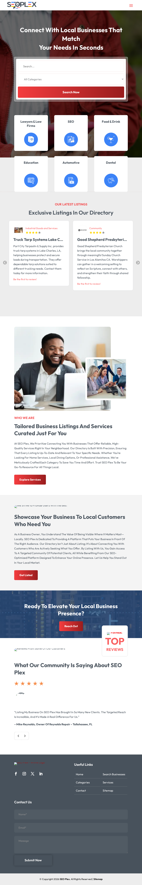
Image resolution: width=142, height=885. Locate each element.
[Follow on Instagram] (24, 773)
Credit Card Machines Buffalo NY (106, 239)
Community (31, 228)
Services (108, 782)
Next (137, 262)
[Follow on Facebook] (15, 773)
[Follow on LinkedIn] (40, 773)
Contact (81, 790)
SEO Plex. (65, 879)
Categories (83, 782)
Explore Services (30, 479)
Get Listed (26, 575)
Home (79, 774)
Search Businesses (114, 774)
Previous (4, 262)
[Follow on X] (32, 773)
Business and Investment (102, 228)
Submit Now (33, 860)
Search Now (71, 92)
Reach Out (71, 626)
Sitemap (108, 790)
